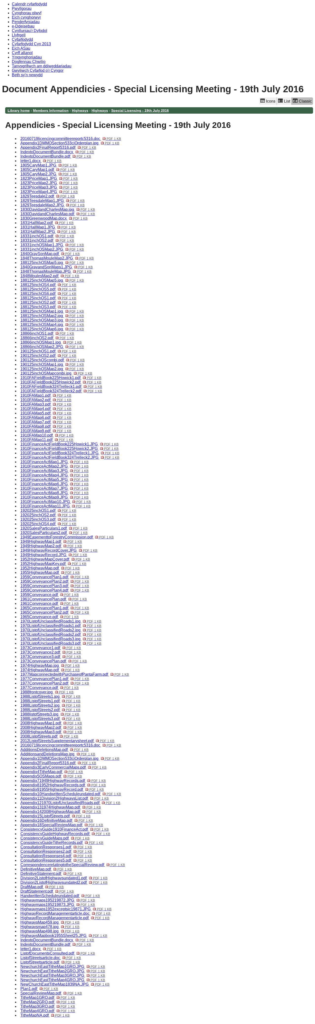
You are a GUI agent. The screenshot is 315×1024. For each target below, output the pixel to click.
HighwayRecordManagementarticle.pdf (65, 918)
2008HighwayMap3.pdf (51, 732)
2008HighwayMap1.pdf (51, 723)
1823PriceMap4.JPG (49, 192)
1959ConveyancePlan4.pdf (54, 590)
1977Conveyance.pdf (49, 688)
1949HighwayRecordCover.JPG (58, 550)
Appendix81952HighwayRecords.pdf (63, 785)
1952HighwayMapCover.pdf (55, 559)
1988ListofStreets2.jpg (50, 705)
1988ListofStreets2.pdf (50, 710)
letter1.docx (41, 161)
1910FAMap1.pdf (45, 395)
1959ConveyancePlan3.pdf (54, 586)
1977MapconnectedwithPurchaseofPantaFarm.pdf (74, 674)
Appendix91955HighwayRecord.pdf (62, 789)
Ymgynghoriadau (27, 57)
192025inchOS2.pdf (48, 515)
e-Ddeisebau (23, 26)
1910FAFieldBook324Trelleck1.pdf (61, 386)
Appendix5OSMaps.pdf (51, 776)
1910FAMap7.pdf (45, 422)
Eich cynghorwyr (26, 17)
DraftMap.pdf (42, 887)
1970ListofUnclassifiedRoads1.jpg (60, 621)
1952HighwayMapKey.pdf (53, 564)
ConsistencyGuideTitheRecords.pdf (61, 843)
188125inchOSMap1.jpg (52, 311)
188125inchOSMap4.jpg (52, 324)
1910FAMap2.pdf (45, 400)
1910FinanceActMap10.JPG (55, 502)
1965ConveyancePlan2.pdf (54, 612)
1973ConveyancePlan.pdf (53, 661)
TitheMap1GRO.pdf (47, 997)
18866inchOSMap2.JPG (52, 347)
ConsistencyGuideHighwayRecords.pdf (65, 834)
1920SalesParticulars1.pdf (54, 528)
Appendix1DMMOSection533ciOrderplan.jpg (69, 143)
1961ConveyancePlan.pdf (53, 599)
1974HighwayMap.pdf (50, 670)
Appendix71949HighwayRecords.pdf (63, 781)
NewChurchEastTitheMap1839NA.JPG (65, 984)
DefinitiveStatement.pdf (51, 873)
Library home (19, 110)
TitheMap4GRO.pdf (47, 1011)
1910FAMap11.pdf (46, 440)
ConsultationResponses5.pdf (56, 860)
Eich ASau (21, 48)
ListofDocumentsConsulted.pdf (57, 953)
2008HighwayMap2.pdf (51, 727)
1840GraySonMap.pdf (50, 254)
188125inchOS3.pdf (48, 307)
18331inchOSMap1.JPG (52, 245)
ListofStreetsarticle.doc (50, 958)
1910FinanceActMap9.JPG (54, 497)
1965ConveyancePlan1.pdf (54, 608)
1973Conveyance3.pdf (50, 657)
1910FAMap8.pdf (45, 426)
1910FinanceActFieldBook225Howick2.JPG (69, 448)
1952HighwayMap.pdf (50, 568)
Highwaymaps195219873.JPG (57, 904)
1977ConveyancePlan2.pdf (54, 683)
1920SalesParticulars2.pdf (54, 533)
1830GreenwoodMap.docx (54, 218)
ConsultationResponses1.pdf (56, 847)
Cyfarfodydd (22, 39)
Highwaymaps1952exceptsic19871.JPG (65, 909)
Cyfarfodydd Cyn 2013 (31, 44)
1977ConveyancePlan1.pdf (54, 679)
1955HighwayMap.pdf (50, 572)
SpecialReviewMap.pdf (51, 993)
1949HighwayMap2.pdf (51, 546)
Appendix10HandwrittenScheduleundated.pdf (70, 794)
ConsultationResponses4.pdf (56, 856)
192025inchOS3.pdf (48, 519)
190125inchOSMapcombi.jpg (56, 373)
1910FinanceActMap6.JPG (54, 484)
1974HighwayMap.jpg (50, 665)
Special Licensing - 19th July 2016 (140, 110)
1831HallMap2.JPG (48, 231)
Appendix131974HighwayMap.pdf (60, 807)
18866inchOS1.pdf (47, 333)
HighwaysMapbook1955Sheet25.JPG (63, 935)
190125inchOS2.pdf (48, 355)
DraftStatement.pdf (47, 891)
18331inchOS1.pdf (47, 236)
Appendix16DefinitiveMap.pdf (56, 820)
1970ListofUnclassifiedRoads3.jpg (60, 639)
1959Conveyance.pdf (49, 595)
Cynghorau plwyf (26, 13)
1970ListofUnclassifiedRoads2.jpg (60, 630)
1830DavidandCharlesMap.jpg (57, 209)
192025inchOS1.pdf (48, 510)
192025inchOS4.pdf (48, 524)
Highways (80, 110)
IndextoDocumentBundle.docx (57, 152)
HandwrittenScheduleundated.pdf (60, 896)
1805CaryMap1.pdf (47, 170)
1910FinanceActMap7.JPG (54, 488)
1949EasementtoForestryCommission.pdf (67, 537)
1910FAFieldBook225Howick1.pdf (60, 378)
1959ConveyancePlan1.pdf (54, 577)
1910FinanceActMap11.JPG (55, 506)
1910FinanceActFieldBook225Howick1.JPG (69, 444)
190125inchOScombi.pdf (52, 360)
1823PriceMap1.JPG (49, 178)
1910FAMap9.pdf (45, 431)
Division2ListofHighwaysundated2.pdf (64, 882)
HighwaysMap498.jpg (49, 931)
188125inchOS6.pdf (48, 293)
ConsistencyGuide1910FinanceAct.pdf (64, 829)
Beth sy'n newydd (27, 75)
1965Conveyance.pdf (49, 617)
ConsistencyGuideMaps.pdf (55, 838)
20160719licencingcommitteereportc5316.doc (70, 139)
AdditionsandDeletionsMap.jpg (57, 754)
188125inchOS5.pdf (48, 289)
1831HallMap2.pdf (47, 223)
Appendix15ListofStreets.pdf (55, 816)
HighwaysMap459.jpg (49, 922)
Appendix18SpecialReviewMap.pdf (61, 825)
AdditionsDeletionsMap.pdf (54, 750)
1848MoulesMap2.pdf (49, 276)
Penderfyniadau (26, 22)
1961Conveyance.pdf (49, 603)
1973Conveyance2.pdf (50, 652)
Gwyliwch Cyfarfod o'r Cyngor (37, 70)
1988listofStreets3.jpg (49, 714)
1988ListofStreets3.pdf (50, 719)
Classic (305, 101)
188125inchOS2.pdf (48, 302)
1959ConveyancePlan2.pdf (54, 581)
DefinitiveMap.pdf (46, 869)
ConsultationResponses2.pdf (56, 851)
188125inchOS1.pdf (48, 298)
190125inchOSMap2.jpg (52, 369)
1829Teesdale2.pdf (47, 196)
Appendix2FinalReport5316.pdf (58, 147)
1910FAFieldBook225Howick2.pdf (60, 382)
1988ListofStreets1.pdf (50, 701)
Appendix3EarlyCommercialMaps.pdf (63, 767)
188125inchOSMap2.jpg (52, 316)
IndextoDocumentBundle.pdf (55, 156)
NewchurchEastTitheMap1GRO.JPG (62, 966)
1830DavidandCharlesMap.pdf (57, 214)
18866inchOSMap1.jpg (51, 342)
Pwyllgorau (22, 8)
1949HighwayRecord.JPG (53, 555)
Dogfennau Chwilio (29, 62)
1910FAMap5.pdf (45, 413)
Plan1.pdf (39, 989)
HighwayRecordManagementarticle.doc (65, 913)
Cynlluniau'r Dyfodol (29, 31)
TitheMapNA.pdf (45, 1015)
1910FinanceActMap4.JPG (54, 475)
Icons (270, 101)
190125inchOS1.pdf (48, 351)
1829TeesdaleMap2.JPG (52, 205)
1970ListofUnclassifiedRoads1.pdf (60, 626)
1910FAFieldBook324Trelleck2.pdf (61, 391)
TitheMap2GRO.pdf (47, 1002)
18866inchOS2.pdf (47, 338)
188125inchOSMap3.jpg (52, 320)
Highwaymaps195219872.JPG (57, 900)
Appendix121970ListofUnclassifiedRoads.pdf (70, 803)
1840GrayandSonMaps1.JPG (56, 267)
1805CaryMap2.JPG (48, 174)
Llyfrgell (19, 35)
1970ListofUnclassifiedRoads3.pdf (60, 643)
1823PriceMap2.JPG (49, 183)
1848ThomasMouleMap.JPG (56, 271)
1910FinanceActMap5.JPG (54, 479)
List (287, 101)
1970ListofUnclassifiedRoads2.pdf (60, 634)
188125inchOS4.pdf (48, 285)
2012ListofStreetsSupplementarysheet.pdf (67, 741)
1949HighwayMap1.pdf (51, 541)
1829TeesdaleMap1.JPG (52, 201)
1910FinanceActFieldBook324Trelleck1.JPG (69, 453)
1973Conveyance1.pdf (50, 648)
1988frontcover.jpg (47, 692)
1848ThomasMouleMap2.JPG (57, 258)
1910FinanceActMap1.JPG (54, 462)
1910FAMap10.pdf (47, 435)
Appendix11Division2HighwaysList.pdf (64, 798)
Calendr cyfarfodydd (29, 4)
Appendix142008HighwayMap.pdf (60, 812)
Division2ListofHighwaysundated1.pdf (64, 878)
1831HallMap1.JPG (48, 227)
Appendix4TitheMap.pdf (51, 772)
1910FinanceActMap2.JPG (54, 466)
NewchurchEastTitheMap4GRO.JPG (62, 980)
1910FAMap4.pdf (45, 409)
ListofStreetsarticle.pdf (50, 962)
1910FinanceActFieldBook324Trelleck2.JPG (69, 457)
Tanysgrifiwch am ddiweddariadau (41, 66)
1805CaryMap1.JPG (48, 165)
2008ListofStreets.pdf (49, 736)
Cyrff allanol (22, 53)
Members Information (51, 110)
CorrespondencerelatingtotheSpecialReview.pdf (72, 865)
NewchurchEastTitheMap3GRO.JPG (62, 975)
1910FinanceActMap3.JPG (54, 471)
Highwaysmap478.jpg (49, 927)
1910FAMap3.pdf (45, 404)
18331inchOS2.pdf (47, 240)
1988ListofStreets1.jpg (50, 696)
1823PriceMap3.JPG (49, 187)
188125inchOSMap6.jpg (52, 329)
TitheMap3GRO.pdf (47, 1006)
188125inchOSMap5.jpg (52, 262)
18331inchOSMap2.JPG (52, 249)
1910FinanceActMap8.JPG (54, 493)
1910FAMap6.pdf (45, 417)
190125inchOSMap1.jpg (52, 364)
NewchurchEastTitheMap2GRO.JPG (62, 971)
